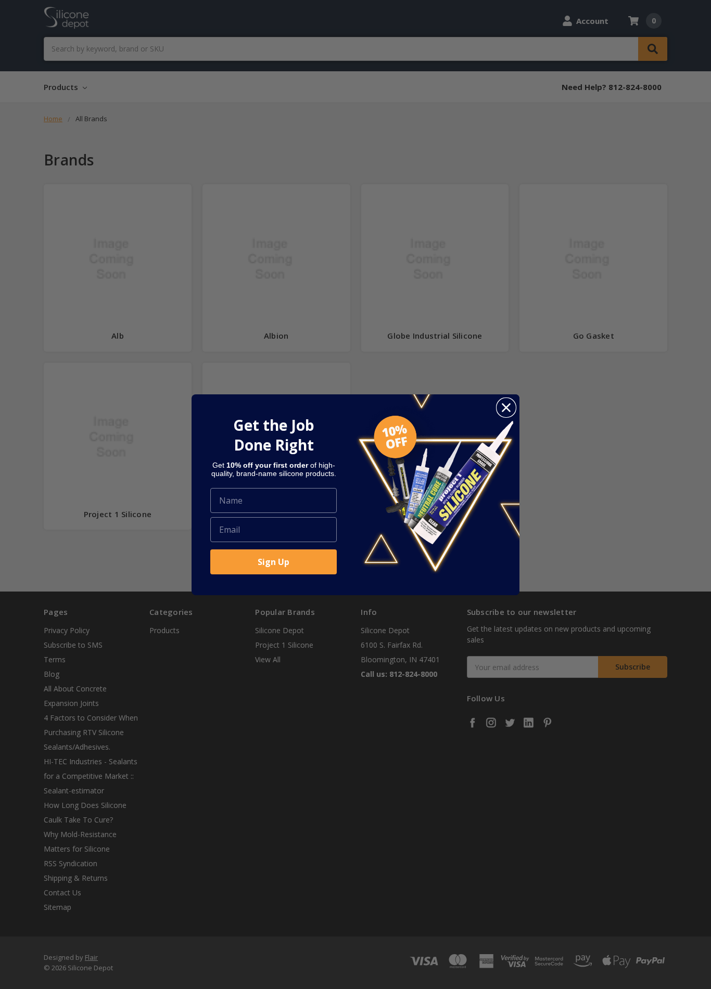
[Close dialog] (506, 408)
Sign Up (273, 562)
